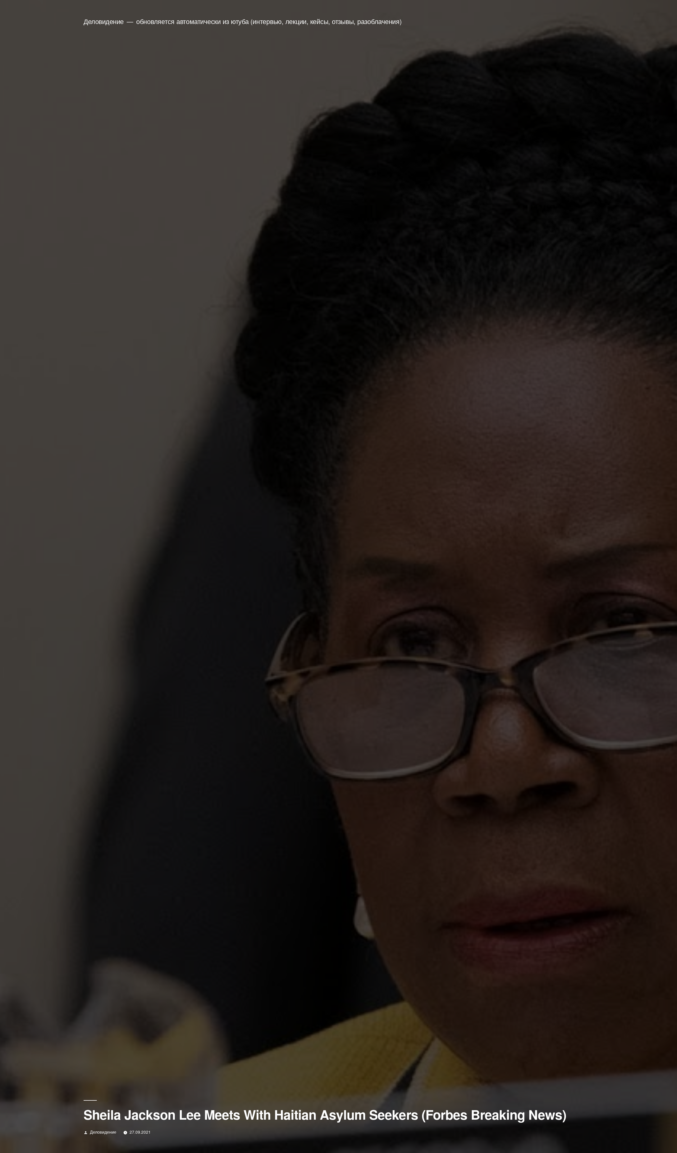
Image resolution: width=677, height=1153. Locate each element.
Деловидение (104, 21)
